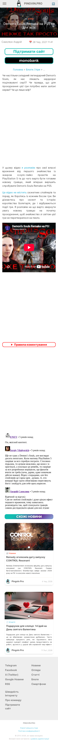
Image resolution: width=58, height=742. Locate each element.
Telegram (11, 665)
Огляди (36, 670)
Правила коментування (30, 344)
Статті (35, 674)
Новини (36, 665)
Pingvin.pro (32, 3)
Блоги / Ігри (33, 69)
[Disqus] (29, 390)
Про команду (13, 700)
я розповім (28, 167)
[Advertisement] (29, 134)
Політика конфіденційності (29, 731)
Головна (18, 69)
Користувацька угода (29, 728)
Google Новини (14, 679)
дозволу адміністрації (40, 739)
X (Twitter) (11, 674)
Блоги (35, 679)
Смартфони (38, 684)
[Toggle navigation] (4, 4)
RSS (7, 684)
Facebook (11, 670)
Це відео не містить (14, 192)
